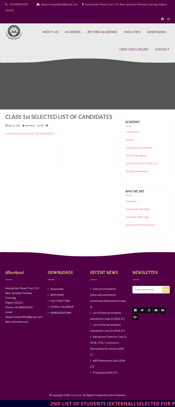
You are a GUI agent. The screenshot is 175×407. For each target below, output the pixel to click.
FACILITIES (132, 32)
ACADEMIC (73, 32)
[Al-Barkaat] (13, 25)
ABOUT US (50, 32)
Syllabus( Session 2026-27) (141, 163)
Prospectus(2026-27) (105, 372)
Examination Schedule (139, 147)
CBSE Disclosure (133, 49)
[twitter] (142, 310)
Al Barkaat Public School (140, 225)
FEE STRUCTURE (60, 301)
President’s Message (138, 209)
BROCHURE (57, 295)
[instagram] (149, 310)
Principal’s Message (137, 217)
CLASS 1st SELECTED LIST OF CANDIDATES (29, 133)
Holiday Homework (137, 171)
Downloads (57, 289)
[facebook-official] (162, 19)
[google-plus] (135, 317)
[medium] (156, 310)
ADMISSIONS (156, 32)
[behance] (163, 310)
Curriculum (132, 132)
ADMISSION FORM (60, 313)
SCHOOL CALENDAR (61, 307)
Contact (162, 49)
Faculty (130, 140)
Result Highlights (136, 155)
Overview (131, 201)
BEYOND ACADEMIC (102, 32)
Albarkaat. (77, 395)
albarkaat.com (19, 321)
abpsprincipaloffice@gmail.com (59, 4)
